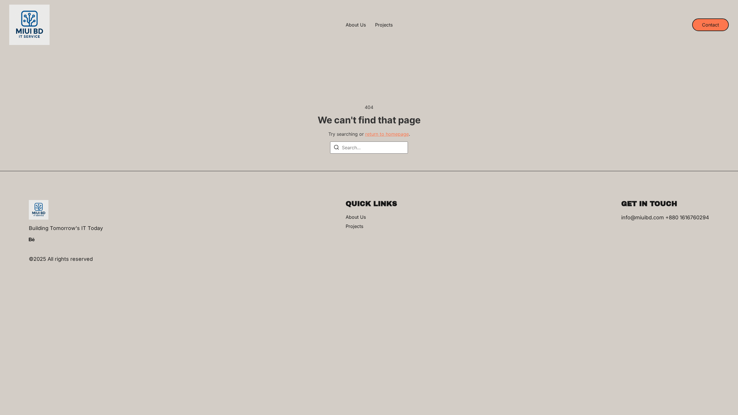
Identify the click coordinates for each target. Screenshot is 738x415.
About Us (356, 24)
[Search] (336, 148)
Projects (384, 24)
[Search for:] (369, 148)
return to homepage (387, 134)
